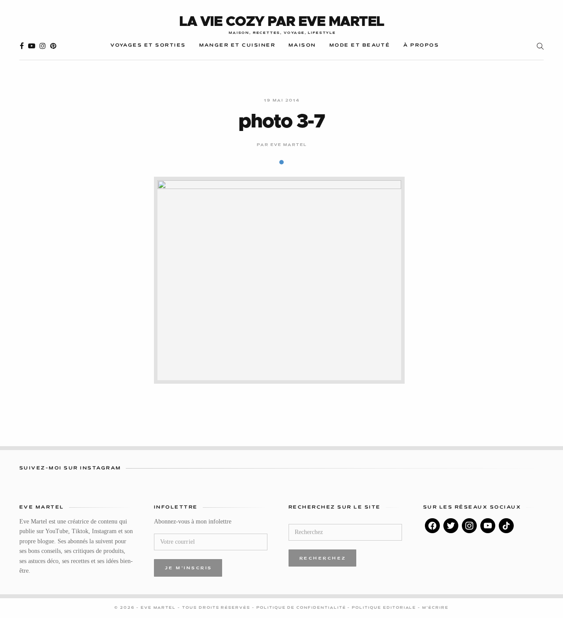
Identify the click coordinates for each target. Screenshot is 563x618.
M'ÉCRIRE (435, 608)
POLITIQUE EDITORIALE (385, 608)
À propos (421, 45)
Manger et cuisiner (237, 45)
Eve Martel (289, 145)
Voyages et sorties (148, 45)
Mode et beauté (360, 45)
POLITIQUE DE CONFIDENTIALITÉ (302, 608)
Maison (302, 45)
